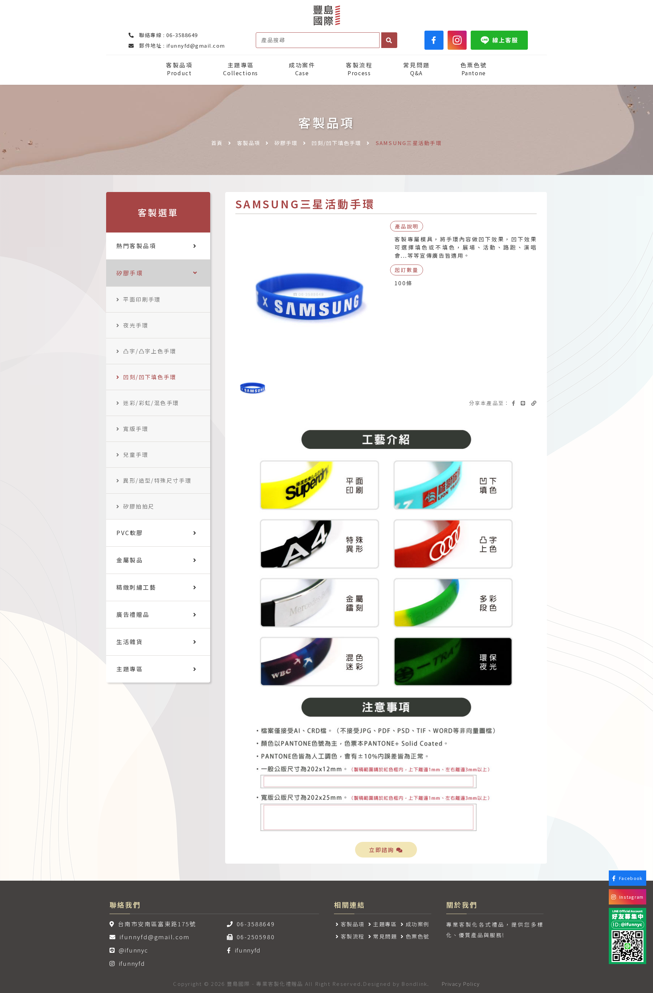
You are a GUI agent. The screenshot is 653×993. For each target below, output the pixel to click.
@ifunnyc (133, 950)
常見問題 (416, 69)
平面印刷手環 (142, 299)
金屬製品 (129, 560)
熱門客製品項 (136, 245)
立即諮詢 (382, 850)
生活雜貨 (129, 641)
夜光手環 (135, 325)
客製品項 (179, 69)
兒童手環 (135, 454)
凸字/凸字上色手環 (149, 351)
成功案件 (302, 69)
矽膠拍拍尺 (138, 506)
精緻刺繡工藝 (136, 587)
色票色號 (474, 69)
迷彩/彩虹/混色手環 (151, 403)
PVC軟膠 (129, 532)
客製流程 (359, 69)
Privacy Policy (460, 983)
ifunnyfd (132, 963)
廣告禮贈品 (133, 614)
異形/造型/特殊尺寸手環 (157, 480)
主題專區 (240, 69)
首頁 (217, 142)
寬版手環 (135, 429)
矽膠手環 (286, 142)
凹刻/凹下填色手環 (336, 142)
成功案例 (418, 924)
